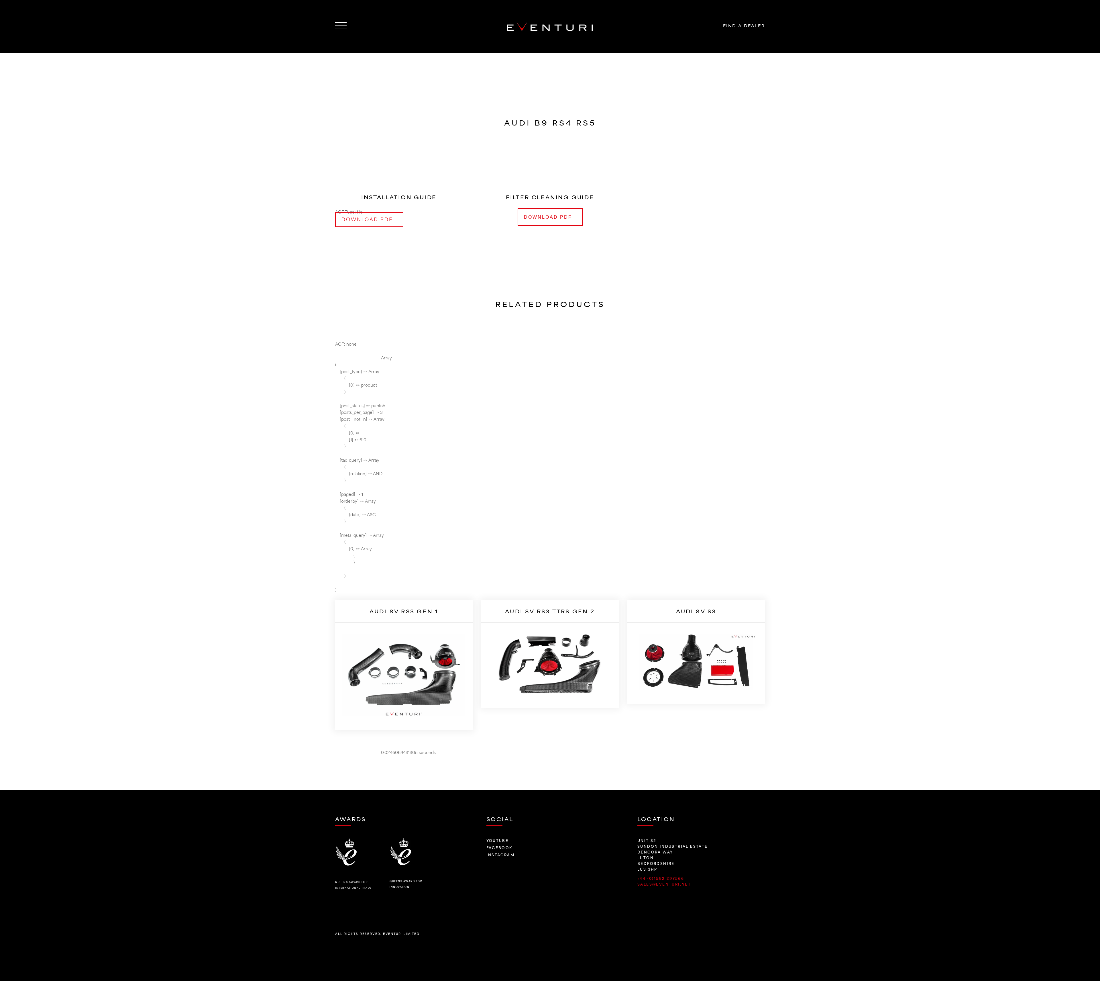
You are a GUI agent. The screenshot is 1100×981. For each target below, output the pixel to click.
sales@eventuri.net (664, 884)
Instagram (500, 854)
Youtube (497, 840)
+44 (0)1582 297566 (661, 878)
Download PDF (548, 217)
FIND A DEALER (744, 25)
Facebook (499, 847)
